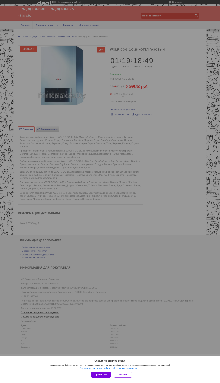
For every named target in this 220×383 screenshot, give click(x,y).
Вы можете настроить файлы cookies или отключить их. (109, 368)
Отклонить (123, 375)
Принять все (101, 375)
